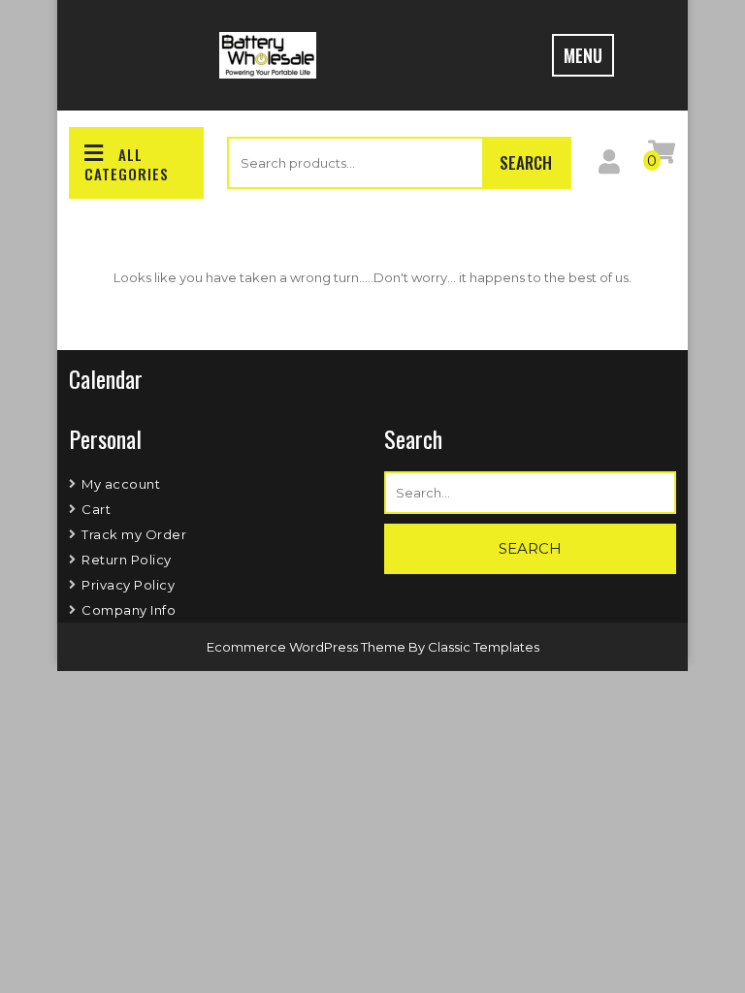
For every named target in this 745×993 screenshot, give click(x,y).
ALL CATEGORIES (126, 164)
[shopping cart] (661, 156)
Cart (96, 509)
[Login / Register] (609, 166)
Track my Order (133, 534)
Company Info (128, 610)
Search (526, 162)
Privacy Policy (128, 585)
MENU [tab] (583, 55)
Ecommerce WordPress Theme (307, 647)
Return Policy (126, 559)
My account (120, 484)
